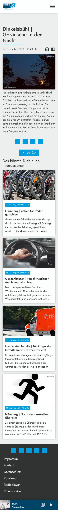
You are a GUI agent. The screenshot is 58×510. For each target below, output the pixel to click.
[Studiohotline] (36, 450)
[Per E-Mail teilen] (40, 141)
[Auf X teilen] (25, 141)
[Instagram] (21, 450)
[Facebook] (13, 450)
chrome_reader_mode (53, 49)
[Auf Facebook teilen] (17, 141)
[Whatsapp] (29, 450)
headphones (47, 49)
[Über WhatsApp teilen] (32, 141)
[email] (44, 450)
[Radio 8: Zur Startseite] (25, 6)
